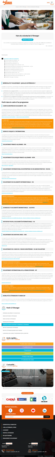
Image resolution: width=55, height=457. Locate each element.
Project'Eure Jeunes (28, 356)
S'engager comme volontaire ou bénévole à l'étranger (16, 324)
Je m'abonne (46, 416)
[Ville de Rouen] (22, 399)
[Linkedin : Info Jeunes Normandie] (44, 411)
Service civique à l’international (11, 61)
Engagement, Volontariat (10, 438)
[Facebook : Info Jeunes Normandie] (10, 411)
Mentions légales (40, 456)
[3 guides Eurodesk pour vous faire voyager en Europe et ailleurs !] (27, 378)
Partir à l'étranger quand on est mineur (12, 330)
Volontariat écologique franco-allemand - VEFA (14, 64)
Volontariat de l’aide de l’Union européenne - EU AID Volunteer (17, 74)
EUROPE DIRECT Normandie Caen (28, 343)
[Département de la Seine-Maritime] (44, 399)
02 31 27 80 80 (34, 443)
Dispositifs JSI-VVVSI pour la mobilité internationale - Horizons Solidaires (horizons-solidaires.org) (21, 218)
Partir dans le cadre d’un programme (11, 58)
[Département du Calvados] (33, 399)
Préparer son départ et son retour (11, 313)
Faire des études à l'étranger (10, 316)
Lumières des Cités (28, 347)
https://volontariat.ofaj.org (7, 154)
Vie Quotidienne (7, 435)
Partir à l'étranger (8, 433)
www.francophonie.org (6, 282)
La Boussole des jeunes (28, 359)
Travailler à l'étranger (8, 321)
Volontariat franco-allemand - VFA (12, 63)
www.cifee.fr (10, 165)
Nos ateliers (28, 350)
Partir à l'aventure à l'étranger (10, 327)
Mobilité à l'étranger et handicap (11, 77)
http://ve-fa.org (5, 165)
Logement (5, 430)
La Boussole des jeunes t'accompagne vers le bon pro (15, 333)
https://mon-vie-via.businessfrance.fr (9, 178)
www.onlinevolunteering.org (14, 290)
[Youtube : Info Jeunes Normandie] (33, 411)
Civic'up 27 (28, 353)
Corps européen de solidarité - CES (12, 60)
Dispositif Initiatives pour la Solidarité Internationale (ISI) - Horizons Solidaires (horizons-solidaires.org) (22, 231)
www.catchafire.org (6, 291)
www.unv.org (4, 245)
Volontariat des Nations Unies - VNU (12, 72)
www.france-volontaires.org (7, 193)
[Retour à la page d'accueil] (7, 2)
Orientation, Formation (9, 424)
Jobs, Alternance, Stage (9, 427)
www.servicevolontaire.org (26, 290)
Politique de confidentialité (49, 456)
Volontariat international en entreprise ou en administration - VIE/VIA (19, 66)
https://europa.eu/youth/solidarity (9, 116)
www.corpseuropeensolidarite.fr (22, 116)
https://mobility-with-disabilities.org (9, 303)
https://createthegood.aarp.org (38, 290)
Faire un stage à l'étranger (9, 318)
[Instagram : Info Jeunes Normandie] (22, 411)
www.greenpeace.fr (39, 266)
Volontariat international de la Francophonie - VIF (15, 75)
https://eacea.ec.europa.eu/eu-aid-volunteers (11, 258)
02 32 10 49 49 (9, 443)
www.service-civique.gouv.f (7, 141)
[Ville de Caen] (10, 399)
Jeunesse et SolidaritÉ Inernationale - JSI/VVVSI (14, 69)
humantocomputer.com (20, 456)
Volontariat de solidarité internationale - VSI (14, 67)
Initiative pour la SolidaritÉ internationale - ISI (14, 70)
